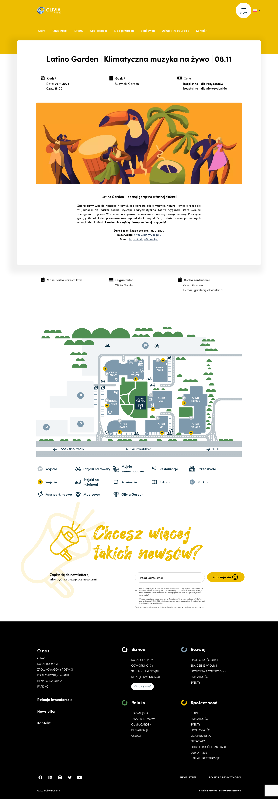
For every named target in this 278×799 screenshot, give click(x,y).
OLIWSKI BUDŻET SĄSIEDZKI (208, 747)
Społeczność (98, 30)
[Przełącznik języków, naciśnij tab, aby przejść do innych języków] (256, 10)
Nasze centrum (142, 660)
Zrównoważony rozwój (55, 669)
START (194, 713)
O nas (43, 650)
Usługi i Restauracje (175, 30)
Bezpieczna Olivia (49, 681)
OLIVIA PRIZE (199, 752)
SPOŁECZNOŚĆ (200, 730)
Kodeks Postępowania (53, 675)
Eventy (78, 30)
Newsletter (46, 711)
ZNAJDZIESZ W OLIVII (204, 665)
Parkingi (43, 686)
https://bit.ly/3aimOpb (143, 239)
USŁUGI (136, 735)
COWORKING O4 (142, 665)
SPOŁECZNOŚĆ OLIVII (204, 660)
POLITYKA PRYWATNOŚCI (225, 777)
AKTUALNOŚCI (200, 719)
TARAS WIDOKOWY (143, 719)
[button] (243, 10)
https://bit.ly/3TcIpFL (147, 234)
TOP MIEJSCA (139, 713)
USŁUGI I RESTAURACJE (205, 758)
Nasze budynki (47, 664)
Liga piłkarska (124, 30)
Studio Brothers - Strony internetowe (220, 790)
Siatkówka (148, 30)
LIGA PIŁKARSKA (201, 735)
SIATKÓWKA (198, 741)
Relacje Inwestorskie (54, 699)
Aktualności (59, 30)
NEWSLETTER (188, 777)
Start (41, 30)
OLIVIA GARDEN (141, 724)
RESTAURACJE (139, 730)
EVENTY (195, 682)
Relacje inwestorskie (146, 677)
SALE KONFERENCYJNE (145, 671)
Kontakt (201, 30)
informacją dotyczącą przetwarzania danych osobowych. (182, 607)
